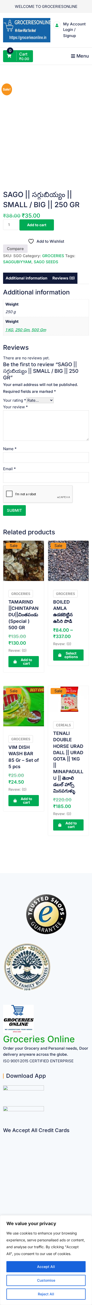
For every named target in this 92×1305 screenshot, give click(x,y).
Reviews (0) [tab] (63, 564)
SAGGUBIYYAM (17, 547)
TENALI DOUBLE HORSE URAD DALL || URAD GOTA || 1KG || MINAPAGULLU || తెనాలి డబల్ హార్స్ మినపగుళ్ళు (68, 863)
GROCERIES (53, 541)
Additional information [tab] (26, 564)
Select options (71, 756)
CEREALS (63, 826)
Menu (82, 56)
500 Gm (38, 615)
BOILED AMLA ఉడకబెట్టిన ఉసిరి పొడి (63, 712)
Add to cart (36, 510)
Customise (46, 1280)
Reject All (46, 1294)
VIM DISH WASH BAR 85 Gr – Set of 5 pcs (23, 858)
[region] (46, 1260)
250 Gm (22, 615)
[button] (80, 93)
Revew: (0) (17, 751)
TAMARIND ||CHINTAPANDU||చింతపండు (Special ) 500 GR (23, 715)
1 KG (9, 615)
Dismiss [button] (46, 21)
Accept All (46, 1266)
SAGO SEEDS (46, 547)
